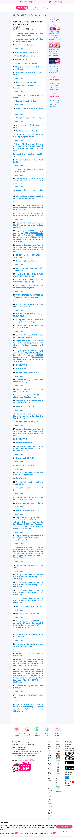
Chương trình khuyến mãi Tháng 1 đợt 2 (29, 118)
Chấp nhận (64, 826)
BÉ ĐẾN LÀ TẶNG (21, 365)
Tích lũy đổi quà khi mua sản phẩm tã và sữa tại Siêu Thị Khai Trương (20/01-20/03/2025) (28, 585)
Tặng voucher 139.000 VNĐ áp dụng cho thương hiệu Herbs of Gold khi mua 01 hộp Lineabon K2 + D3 (28, 448)
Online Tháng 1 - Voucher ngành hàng (28, 56)
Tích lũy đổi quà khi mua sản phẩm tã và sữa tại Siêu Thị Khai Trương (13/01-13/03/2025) (28, 577)
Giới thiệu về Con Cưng (50, 751)
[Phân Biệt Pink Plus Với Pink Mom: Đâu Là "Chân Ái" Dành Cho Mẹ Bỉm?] (54, 96)
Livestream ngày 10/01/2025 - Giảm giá (29, 503)
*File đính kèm (18, 49)
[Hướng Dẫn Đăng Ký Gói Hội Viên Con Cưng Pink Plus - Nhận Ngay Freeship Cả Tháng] (54, 27)
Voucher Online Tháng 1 (23, 443)
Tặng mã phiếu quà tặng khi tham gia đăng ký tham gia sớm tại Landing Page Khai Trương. (28, 225)
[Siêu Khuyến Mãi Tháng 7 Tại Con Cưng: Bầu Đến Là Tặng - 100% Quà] (54, 45)
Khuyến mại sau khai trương (25, 406)
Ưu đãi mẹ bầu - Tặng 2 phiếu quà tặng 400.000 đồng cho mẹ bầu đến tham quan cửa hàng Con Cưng (28, 208)
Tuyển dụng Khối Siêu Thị (49, 767)
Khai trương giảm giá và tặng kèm (27, 261)
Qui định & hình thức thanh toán (50, 814)
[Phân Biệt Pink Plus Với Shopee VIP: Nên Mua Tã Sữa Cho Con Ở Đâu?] (54, 79)
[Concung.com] (22, 7)
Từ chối (64, 831)
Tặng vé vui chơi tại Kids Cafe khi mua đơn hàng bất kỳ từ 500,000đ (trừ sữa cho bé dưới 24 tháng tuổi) (28, 538)
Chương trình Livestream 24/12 (26, 82)
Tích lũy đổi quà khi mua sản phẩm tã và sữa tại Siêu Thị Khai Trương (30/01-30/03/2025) (28, 600)
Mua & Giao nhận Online (50, 797)
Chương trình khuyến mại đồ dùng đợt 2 (29, 614)
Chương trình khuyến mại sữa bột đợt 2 (28, 606)
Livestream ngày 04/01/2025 (25, 458)
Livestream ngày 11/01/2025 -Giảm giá (28, 510)
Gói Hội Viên (50, 807)
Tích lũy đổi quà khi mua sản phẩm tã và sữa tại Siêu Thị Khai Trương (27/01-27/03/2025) (28, 593)
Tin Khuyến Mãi (50, 803)
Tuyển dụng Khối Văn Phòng (50, 758)
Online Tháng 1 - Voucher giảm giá (26, 52)
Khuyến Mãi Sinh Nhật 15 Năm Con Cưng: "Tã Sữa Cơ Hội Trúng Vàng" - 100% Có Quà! (54, 68)
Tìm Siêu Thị (56, 2)
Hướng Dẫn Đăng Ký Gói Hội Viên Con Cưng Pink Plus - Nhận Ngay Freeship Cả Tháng (54, 35)
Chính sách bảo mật (49, 774)
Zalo (70, 781)
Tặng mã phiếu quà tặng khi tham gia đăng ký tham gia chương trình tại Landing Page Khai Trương (28, 416)
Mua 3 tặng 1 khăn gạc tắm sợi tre (27, 131)
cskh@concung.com (21, 747)
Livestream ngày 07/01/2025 (25, 465)
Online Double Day (21, 59)
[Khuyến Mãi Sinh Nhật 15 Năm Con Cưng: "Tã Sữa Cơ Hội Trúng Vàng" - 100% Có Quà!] (54, 61)
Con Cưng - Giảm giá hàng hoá (25, 45)
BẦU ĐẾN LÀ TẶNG (21, 478)
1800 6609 (27, 2)
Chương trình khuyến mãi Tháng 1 (27, 101)
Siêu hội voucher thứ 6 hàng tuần (26, 63)
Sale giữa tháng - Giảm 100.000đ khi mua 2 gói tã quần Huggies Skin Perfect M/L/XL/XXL (28, 181)
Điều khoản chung (49, 780)
